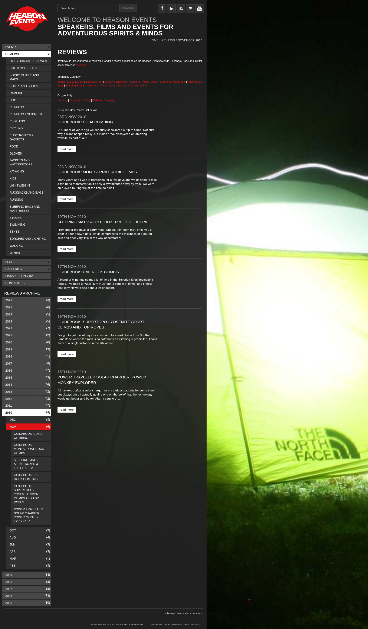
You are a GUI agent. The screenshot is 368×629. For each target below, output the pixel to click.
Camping (109, 100)
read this (81, 65)
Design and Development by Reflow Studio (176, 624)
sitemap (170, 613)
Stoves (104, 85)
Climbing (74, 100)
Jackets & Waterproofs (172, 81)
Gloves (154, 81)
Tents (113, 85)
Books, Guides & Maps (71, 81)
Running (63, 100)
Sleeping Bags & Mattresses (81, 85)
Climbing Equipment (116, 81)
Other (144, 85)
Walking (97, 100)
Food (145, 81)
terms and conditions (190, 613)
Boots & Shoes (94, 81)
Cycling (86, 100)
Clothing (135, 81)
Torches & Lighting (128, 85)
